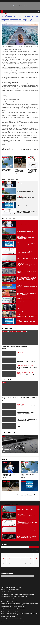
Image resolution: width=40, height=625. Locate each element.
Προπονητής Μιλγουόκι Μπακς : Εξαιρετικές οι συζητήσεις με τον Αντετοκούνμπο (26, 413)
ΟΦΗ (26, 331)
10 (3, 558)
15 (30, 558)
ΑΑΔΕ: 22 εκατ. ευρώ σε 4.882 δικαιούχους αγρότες (27, 211)
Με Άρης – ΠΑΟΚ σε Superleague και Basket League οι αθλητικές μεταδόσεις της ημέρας (27, 406)
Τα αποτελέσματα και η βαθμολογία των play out (26, 374)
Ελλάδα (8, 157)
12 (14, 558)
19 (14, 560)
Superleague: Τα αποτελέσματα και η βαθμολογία (15, 346)
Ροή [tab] (4, 218)
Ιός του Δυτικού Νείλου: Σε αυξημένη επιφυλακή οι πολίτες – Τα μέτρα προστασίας (14, 596)
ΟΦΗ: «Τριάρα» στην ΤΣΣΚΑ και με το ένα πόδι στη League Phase (11, 611)
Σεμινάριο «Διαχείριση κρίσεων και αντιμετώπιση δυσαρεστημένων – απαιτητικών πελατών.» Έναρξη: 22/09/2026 (27, 300)
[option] (20, 184)
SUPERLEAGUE (19, 195)
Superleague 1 (17, 331)
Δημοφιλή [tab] (9, 218)
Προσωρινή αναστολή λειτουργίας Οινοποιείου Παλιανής (10, 601)
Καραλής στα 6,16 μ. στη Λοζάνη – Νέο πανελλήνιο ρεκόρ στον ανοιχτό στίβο (13, 608)
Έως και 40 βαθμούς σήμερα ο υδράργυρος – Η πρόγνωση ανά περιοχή (20, 170)
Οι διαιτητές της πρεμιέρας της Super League (26, 321)
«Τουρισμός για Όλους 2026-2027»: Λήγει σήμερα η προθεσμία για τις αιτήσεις (13, 606)
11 (9, 558)
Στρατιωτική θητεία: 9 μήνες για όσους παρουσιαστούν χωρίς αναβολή (12, 621)
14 (25, 558)
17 (3, 560)
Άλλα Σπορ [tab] (15, 218)
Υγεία (33, 157)
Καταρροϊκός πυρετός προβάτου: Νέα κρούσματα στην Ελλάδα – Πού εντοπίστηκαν (10, 148)
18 (9, 560)
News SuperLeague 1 (6, 331)
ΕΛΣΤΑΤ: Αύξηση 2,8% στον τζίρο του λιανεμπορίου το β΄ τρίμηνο (11, 618)
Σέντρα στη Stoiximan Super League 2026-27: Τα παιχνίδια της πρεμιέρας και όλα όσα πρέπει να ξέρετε (26, 198)
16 (36, 558)
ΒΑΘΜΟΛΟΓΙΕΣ (22, 331)
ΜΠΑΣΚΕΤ (4, 382)
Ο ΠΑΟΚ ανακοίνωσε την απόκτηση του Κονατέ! (26, 426)
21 (25, 560)
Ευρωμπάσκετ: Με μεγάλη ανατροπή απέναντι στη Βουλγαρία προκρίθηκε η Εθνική (27, 420)
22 (30, 560)
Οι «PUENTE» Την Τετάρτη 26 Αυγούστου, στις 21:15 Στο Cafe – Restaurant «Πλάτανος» (15, 599)
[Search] (38, 11)
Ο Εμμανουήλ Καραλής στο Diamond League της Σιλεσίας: (10, 475)
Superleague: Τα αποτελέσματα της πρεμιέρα (26, 361)
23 (36, 560)
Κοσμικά (6, 13)
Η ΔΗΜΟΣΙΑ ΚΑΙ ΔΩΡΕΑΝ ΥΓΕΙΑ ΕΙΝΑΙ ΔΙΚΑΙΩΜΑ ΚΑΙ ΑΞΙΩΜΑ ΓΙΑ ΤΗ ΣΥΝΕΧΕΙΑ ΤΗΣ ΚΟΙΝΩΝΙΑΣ (29, 148)
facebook (37, 1)
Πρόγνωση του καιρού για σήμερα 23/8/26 (6, 170)
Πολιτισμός (22, 263)
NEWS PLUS (2, 13)
